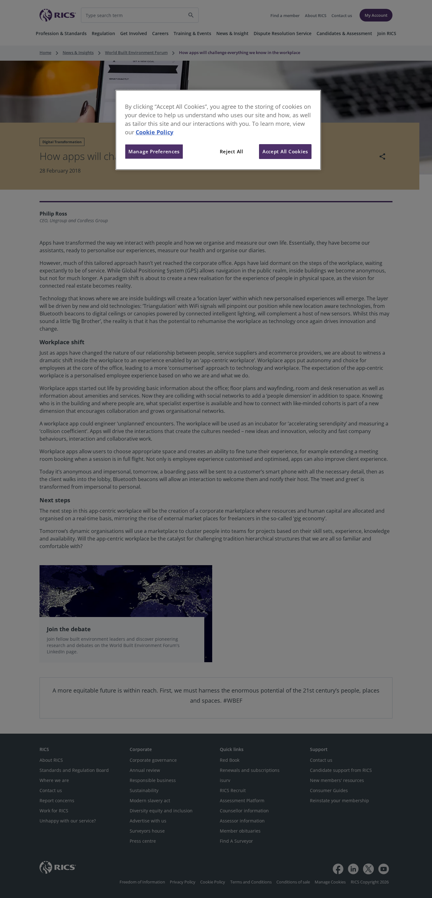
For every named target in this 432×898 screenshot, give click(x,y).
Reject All (231, 151)
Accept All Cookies (285, 151)
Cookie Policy (154, 132)
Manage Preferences (154, 151)
